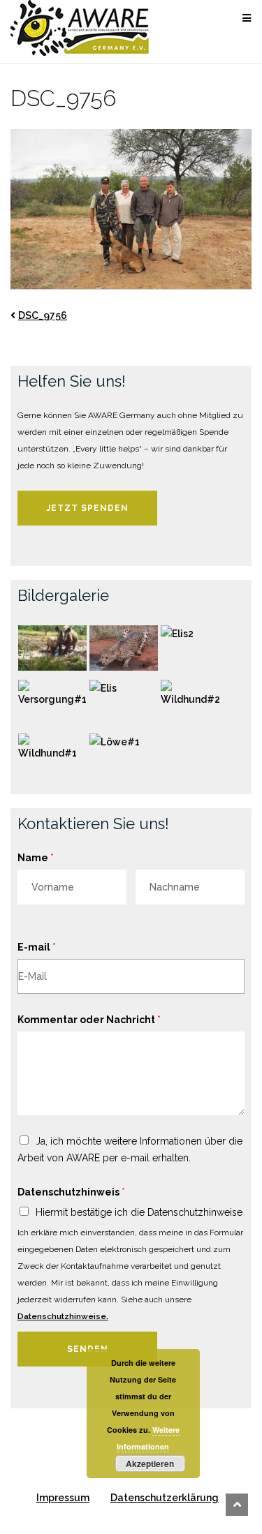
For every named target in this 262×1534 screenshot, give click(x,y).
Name (35, 857)
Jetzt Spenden (88, 508)
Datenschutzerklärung (164, 1497)
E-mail (36, 947)
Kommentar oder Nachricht (89, 1019)
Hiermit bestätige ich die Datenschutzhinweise (139, 1212)
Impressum (62, 1497)
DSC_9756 (42, 315)
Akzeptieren (150, 1463)
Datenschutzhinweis (71, 1192)
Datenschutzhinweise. (62, 1316)
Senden (87, 1349)
